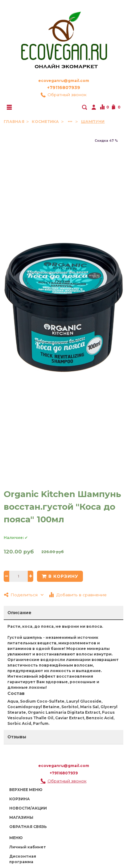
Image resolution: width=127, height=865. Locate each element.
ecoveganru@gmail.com (63, 80)
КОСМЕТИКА (46, 121)
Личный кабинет (27, 847)
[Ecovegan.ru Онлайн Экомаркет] (63, 37)
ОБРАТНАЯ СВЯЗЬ (28, 826)
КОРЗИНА (19, 799)
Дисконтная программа (22, 859)
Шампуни (93, 121)
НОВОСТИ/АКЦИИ (28, 808)
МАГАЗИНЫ (21, 817)
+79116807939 (63, 87)
